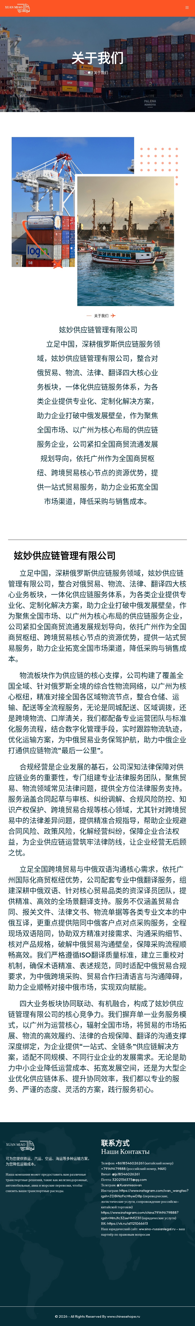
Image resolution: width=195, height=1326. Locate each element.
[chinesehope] (17, 8)
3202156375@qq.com (129, 1179)
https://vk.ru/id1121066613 (127, 1223)
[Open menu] (187, 8)
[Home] (89, 72)
